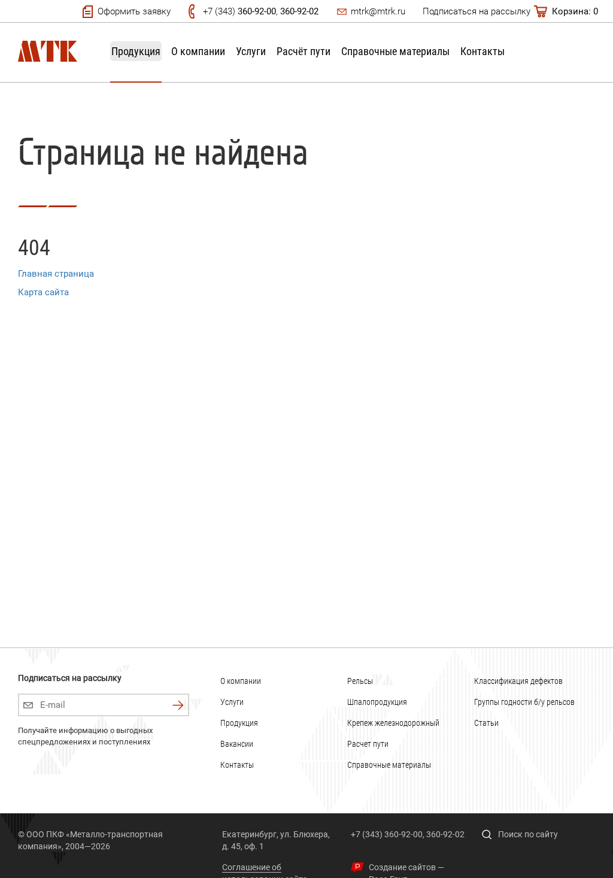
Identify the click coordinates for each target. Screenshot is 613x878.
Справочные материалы (395, 51)
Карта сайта (43, 292)
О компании (198, 51)
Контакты (482, 51)
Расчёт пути (303, 51)
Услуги (251, 51)
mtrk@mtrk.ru (378, 11)
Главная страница (56, 273)
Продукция (135, 51)
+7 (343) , (260, 11)
